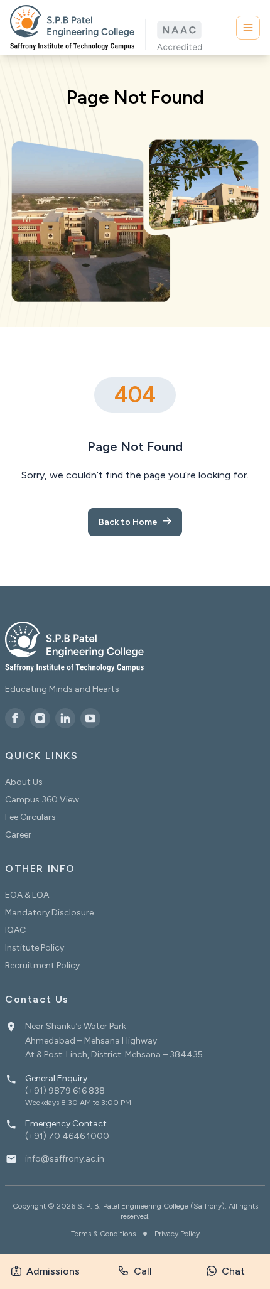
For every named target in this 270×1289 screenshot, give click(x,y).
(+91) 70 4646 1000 (67, 1136)
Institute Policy (34, 947)
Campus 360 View (42, 799)
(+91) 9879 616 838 (65, 1091)
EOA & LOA (27, 895)
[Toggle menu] (248, 28)
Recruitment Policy (42, 965)
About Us (24, 782)
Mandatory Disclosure (49, 912)
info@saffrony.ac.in (64, 1158)
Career (18, 834)
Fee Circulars (30, 817)
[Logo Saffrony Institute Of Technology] (106, 27)
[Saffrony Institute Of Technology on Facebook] (15, 718)
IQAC (15, 930)
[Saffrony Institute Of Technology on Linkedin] (65, 718)
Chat (232, 1271)
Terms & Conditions (103, 1233)
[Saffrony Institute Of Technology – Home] (74, 647)
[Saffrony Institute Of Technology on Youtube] (90, 718)
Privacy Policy (177, 1233)
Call (141, 1271)
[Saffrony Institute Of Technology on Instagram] (40, 718)
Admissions (52, 1271)
